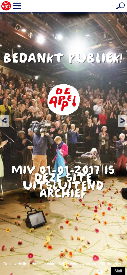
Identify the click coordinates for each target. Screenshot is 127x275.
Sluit (118, 271)
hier (118, 264)
